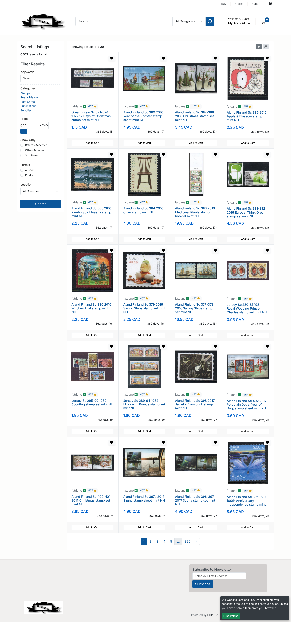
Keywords (27, 72)
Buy (223, 4)
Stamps (25, 93)
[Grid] (259, 46)
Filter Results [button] (33, 64)
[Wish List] (270, 4)
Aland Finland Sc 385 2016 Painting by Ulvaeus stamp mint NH (91, 212)
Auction (29, 170)
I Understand (230, 615)
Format (25, 165)
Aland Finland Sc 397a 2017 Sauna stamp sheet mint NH (144, 498)
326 (187, 541)
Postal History (29, 97)
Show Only (27, 140)
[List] (266, 46)
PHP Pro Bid (215, 615)
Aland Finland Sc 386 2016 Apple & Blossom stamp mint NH (247, 116)
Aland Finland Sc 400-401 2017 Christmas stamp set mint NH (90, 500)
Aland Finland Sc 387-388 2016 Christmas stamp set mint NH (194, 116)
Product (30, 175)
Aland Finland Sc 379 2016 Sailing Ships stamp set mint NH (144, 308)
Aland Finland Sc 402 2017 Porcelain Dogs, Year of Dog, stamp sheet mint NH (247, 404)
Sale (255, 4)
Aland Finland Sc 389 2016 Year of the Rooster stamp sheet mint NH (143, 116)
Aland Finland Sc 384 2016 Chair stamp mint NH (143, 210)
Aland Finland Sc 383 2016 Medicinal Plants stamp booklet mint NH (195, 212)
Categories (28, 88)
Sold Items (31, 155)
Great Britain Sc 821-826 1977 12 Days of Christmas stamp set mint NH (91, 116)
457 (91, 106)
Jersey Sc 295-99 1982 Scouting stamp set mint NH (92, 402)
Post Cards (27, 102)
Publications (28, 106)
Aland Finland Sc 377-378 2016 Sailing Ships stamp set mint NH (194, 308)
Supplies (26, 110)
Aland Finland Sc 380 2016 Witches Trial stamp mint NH (91, 308)
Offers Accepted (35, 150)
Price (24, 119)
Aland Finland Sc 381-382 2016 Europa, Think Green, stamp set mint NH (246, 212)
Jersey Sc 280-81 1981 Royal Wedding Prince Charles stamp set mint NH (247, 308)
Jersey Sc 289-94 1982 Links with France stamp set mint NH (144, 404)
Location (26, 184)
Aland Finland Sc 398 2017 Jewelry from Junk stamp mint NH (195, 404)
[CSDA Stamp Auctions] (42, 21)
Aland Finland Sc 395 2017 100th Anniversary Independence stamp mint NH (246, 502)
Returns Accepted (36, 145)
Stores (239, 4)
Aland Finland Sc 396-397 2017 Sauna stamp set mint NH (195, 500)
